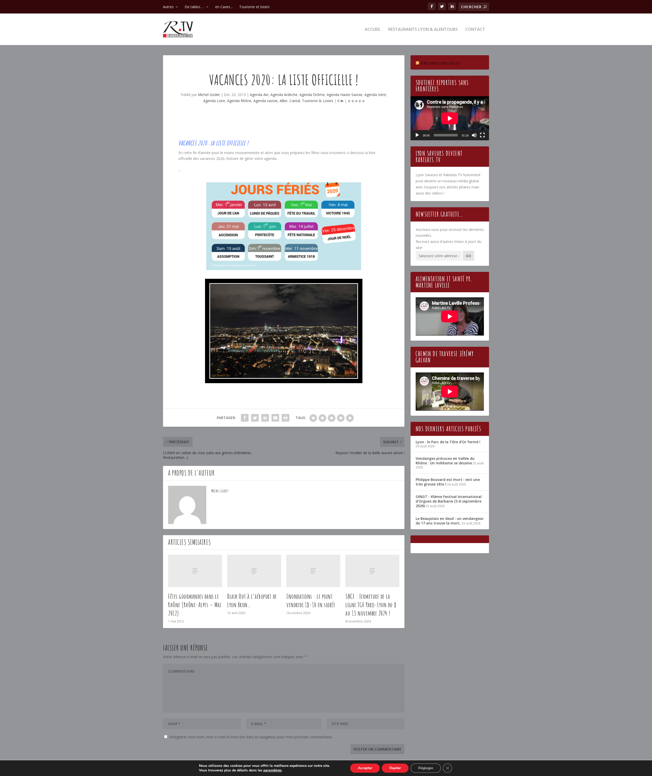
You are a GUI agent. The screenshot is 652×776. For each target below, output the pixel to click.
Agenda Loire (214, 100)
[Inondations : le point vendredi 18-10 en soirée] (313, 571)
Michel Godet (209, 94)
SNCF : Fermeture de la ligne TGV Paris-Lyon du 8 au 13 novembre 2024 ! (371, 604)
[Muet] (474, 135)
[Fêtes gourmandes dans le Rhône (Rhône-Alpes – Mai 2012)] (195, 571)
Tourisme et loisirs (254, 6)
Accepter (365, 768)
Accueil (373, 29)
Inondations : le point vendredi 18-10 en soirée (310, 600)
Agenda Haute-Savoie (344, 94)
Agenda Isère (375, 94)
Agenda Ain (259, 94)
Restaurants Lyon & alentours (423, 29)
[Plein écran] (482, 135)
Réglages (425, 768)
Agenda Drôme (312, 94)
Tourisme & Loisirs (317, 100)
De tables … (194, 6)
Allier (284, 100)
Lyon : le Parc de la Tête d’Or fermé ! (448, 441)
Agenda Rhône (239, 100)
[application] (450, 118)
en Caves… (224, 6)
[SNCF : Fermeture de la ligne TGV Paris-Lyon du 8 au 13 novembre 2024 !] (372, 571)
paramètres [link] (272, 770)
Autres (168, 6)
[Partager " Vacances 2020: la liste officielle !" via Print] (285, 418)
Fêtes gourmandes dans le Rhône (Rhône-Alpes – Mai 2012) (194, 604)
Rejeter (395, 768)
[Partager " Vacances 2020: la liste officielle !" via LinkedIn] (265, 418)
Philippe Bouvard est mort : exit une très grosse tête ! (448, 482)
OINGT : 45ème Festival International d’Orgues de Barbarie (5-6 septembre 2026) (449, 501)
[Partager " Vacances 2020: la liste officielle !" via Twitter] (255, 418)
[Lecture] (417, 135)
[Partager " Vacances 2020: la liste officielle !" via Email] (275, 418)
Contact (475, 29)
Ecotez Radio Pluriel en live (440, 63)
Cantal (295, 100)
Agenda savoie (265, 100)
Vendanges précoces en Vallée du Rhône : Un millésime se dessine (445, 460)
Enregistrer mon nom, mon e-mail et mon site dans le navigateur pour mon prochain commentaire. (251, 737)
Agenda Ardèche (283, 94)
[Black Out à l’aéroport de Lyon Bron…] (254, 571)
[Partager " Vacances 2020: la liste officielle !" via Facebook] (245, 418)
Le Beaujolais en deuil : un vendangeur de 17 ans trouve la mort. (450, 520)
